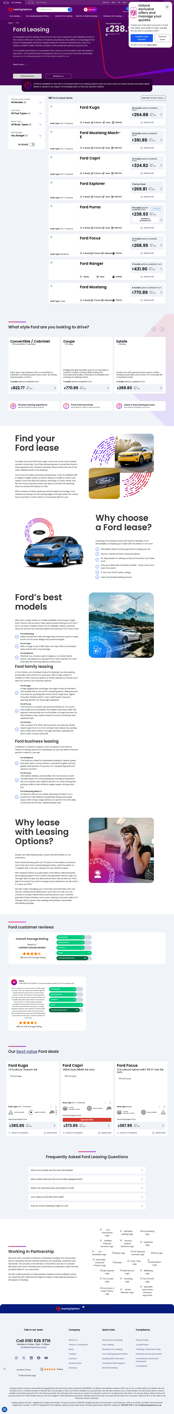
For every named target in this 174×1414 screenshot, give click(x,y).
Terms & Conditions (78, 1344)
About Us (73, 1340)
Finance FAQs (75, 1363)
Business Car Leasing (112, 1349)
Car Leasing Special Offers (114, 1354)
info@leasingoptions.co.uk (33, 1347)
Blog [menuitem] (113, 2)
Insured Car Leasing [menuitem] (63, 16)
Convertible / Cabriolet (30, 341)
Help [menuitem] (124, 2)
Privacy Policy (142, 1340)
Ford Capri (90, 158)
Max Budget (16, 132)
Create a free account (141, 38)
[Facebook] (38, 1358)
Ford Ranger (91, 263)
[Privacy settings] (4, 1409)
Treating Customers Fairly (148, 1349)
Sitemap (73, 1367)
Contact (73, 1358)
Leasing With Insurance (113, 1358)
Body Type (16, 121)
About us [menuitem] (106, 2)
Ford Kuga (90, 107)
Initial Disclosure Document (149, 1354)
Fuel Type (15, 110)
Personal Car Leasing (112, 1340)
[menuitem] (127, 9)
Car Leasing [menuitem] (16, 2)
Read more (18, 64)
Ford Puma (90, 207)
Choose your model (20, 99)
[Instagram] (16, 1358)
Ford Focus (90, 238)
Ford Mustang (93, 287)
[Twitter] (23, 1358)
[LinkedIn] (31, 1358)
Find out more (27, 76)
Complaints (141, 1366)
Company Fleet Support (113, 1363)
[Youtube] (46, 1358)
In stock (32, 144)
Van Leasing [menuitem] (41, 2)
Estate (121, 341)
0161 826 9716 (126, 1405)
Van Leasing (108, 1344)
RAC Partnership (110, 1367)
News (71, 1349)
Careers (72, 1354)
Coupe (69, 341)
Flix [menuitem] (119, 2)
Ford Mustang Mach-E (100, 135)
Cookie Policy (142, 1344)
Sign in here (152, 45)
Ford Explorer (92, 183)
